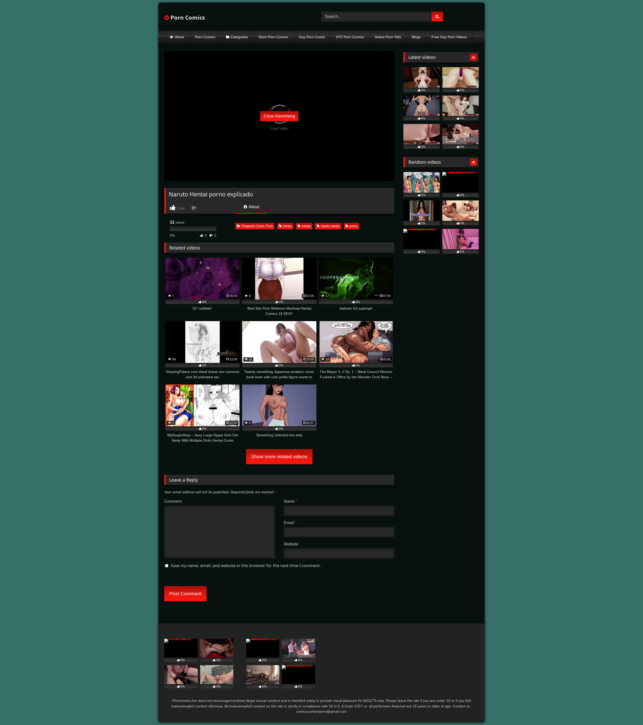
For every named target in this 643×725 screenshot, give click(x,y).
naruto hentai (330, 226)
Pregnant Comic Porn (257, 226)
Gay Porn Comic (312, 37)
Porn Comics (187, 17)
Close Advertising (279, 116)
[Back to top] (627, 710)
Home (179, 37)
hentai (287, 226)
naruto (306, 226)
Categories (239, 37)
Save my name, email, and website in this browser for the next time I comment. (246, 565)
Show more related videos (279, 456)
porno (353, 226)
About (253, 207)
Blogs (416, 37)
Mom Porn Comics (273, 37)
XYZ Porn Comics (350, 37)
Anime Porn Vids (388, 37)
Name (290, 501)
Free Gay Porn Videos (449, 37)
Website (291, 544)
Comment (173, 501)
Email (290, 523)
